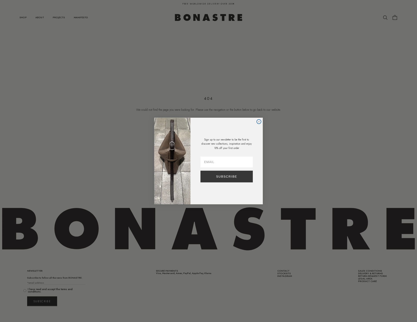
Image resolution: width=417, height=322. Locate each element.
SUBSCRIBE (226, 176)
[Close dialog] (259, 121)
